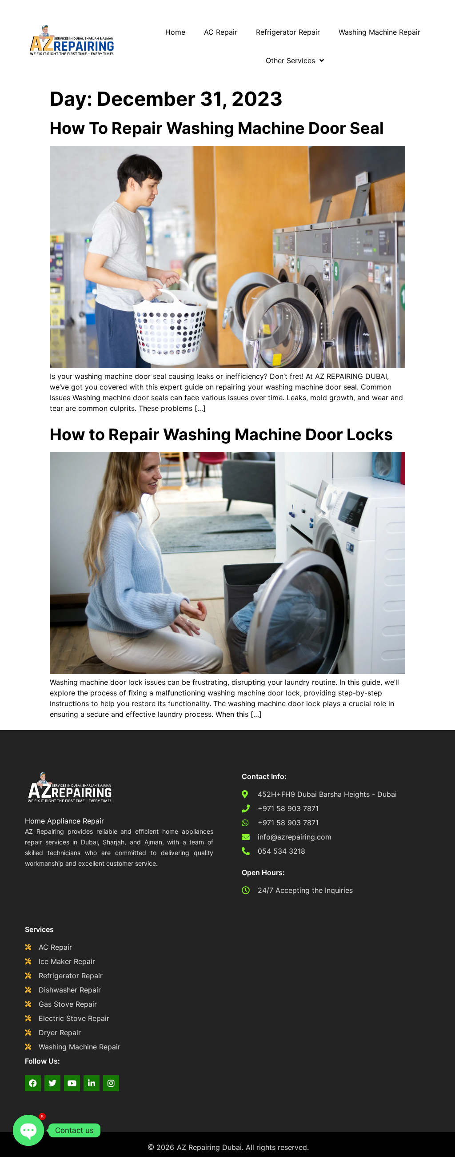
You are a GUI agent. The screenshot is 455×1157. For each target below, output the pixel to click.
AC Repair (220, 32)
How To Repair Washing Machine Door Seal (217, 128)
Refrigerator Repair (288, 32)
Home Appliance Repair (64, 820)
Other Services (290, 60)
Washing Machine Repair (379, 32)
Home (175, 32)
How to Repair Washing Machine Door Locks (221, 434)
